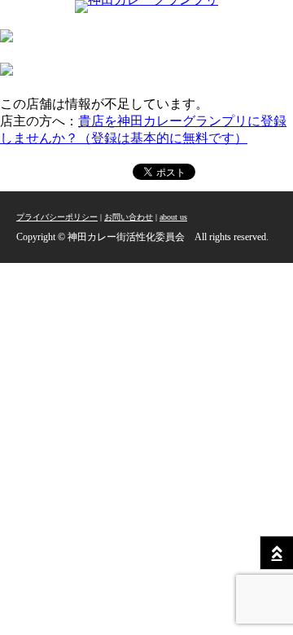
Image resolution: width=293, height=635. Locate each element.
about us (173, 216)
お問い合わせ (128, 216)
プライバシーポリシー (57, 216)
